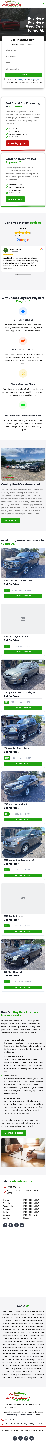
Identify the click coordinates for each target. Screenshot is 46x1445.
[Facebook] (5, 1225)
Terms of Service (36, 79)
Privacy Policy (23, 79)
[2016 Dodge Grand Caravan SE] (23, 853)
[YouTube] (22, 1225)
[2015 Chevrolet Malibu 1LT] (23, 797)
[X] (10, 1225)
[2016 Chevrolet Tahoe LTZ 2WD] (23, 574)
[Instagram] (16, 1225)
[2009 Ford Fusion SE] (23, 965)
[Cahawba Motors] (12, 4)
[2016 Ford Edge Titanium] (23, 630)
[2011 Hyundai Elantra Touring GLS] (23, 686)
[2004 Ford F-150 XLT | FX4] (23, 741)
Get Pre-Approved (23, 596)
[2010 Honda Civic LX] (23, 909)
